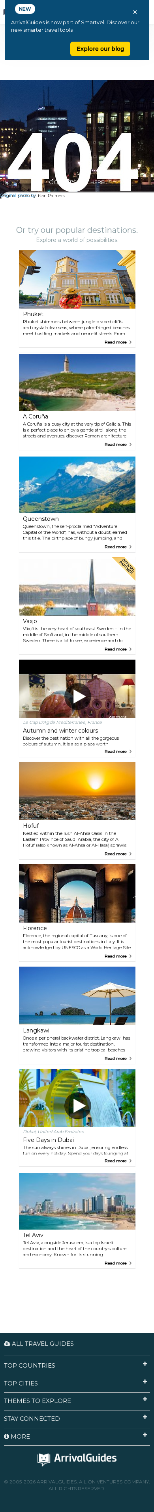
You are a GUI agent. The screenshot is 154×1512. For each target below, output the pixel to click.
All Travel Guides (42, 1343)
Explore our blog (100, 48)
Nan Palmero (51, 195)
